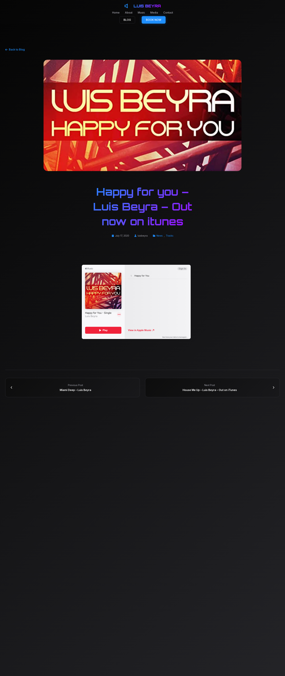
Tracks (169, 235)
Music (141, 12)
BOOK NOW (153, 19)
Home (116, 12)
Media (154, 12)
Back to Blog (17, 49)
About (128, 12)
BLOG (127, 19)
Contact (168, 12)
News (160, 235)
